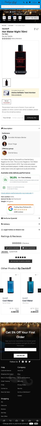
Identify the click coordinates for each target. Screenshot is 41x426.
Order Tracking (5, 381)
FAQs (2, 385)
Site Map (3, 412)
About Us (20, 370)
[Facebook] (35, 29)
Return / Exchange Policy (8, 377)
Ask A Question (30, 248)
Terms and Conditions (24, 377)
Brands (4, 25)
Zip (2, 402)
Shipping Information (7, 374)
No (36, 423)
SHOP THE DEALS (32, 18)
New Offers (4, 416)
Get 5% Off (20, 356)
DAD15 (14, 12)
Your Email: (7, 118)
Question (13, 252)
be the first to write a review (20, 261)
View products (16, 95)
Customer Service (6, 370)
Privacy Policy (22, 385)
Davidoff (10, 25)
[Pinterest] (26, 362)
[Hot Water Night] (6, 83)
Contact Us (4, 388)
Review (5, 252)
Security (20, 388)
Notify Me (32, 118)
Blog (19, 374)
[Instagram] (22, 362)
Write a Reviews (16, 38)
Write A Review (13, 248)
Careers (20, 395)
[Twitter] (37, 29)
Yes (31, 423)
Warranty (20, 381)
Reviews (3, 409)
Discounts (4, 405)
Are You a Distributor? (24, 392)
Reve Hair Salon (5, 392)
